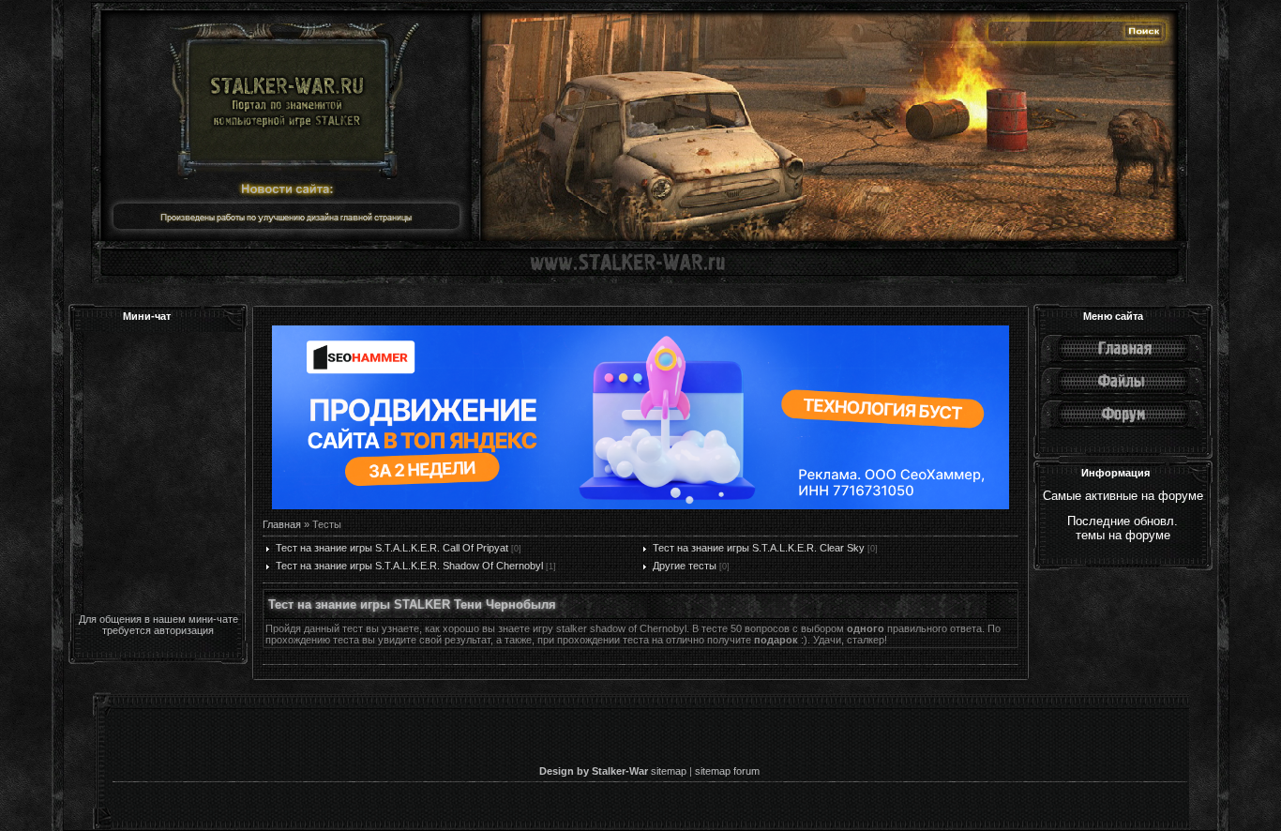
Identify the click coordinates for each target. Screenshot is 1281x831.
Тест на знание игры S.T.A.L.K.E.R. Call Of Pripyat (392, 547)
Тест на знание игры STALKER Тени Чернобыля (412, 604)
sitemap (668, 771)
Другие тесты (684, 565)
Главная (282, 524)
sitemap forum (727, 771)
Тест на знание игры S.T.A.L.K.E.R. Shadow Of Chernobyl (409, 565)
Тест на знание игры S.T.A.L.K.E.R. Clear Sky (759, 547)
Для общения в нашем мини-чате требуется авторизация (158, 624)
